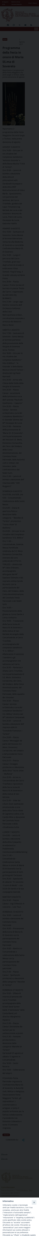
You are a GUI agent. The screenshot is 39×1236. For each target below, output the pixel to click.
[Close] (34, 1202)
